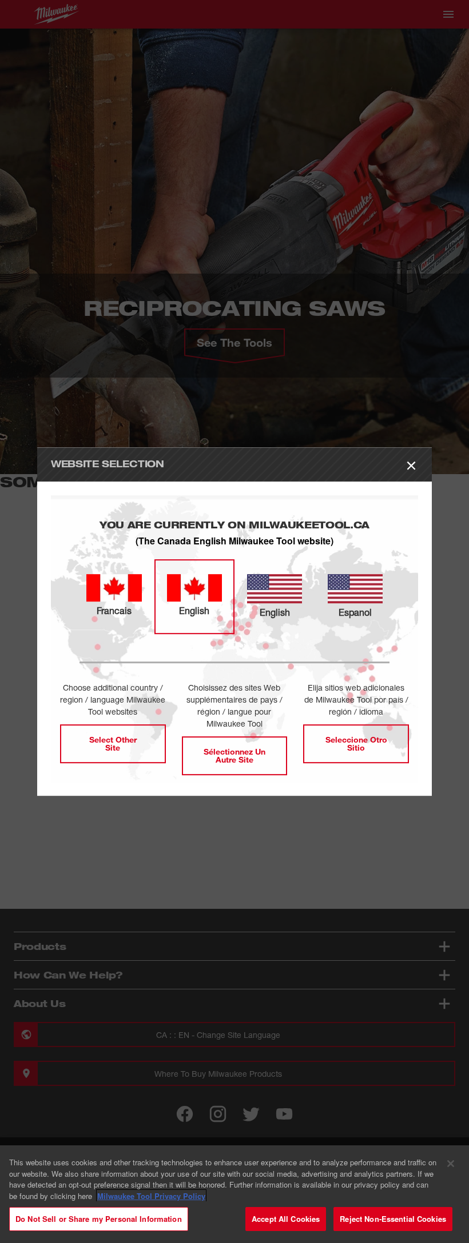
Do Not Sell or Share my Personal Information (98, 1218)
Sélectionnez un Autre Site (234, 755)
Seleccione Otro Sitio (356, 743)
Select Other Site (113, 743)
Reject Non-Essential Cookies (393, 1218)
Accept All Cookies (286, 1218)
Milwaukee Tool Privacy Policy (151, 1195)
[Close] (450, 1163)
